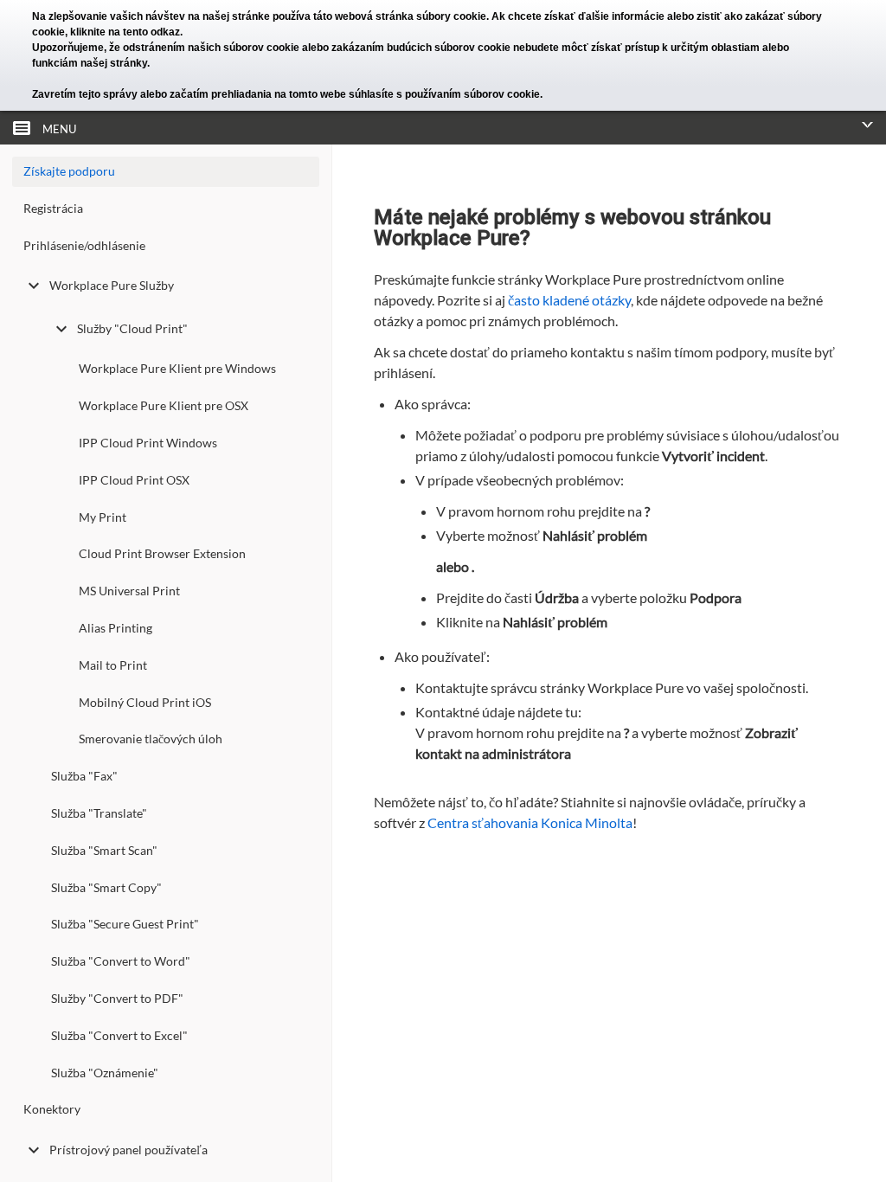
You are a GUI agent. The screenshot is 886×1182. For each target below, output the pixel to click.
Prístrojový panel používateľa (128, 1149)
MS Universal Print (129, 590)
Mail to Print (113, 665)
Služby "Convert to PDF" (117, 998)
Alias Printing (115, 627)
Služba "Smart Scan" (104, 850)
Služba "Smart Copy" (106, 887)
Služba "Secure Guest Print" (125, 923)
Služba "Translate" (99, 813)
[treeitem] (165, 212)
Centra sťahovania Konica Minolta (529, 822)
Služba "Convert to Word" (120, 961)
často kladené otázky (569, 300)
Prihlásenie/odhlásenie (84, 245)
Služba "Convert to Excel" (119, 1035)
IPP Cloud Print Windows (148, 442)
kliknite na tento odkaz (125, 32)
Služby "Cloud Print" (132, 328)
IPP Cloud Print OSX (134, 479)
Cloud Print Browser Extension (162, 553)
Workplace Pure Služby (111, 285)
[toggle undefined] (33, 285)
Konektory (51, 1109)
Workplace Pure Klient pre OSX (163, 405)
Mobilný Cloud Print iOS (145, 702)
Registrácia (53, 208)
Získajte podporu (69, 171)
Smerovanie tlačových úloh (150, 738)
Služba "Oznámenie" (104, 1072)
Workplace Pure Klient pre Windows (177, 368)
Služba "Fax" (84, 775)
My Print (102, 517)
